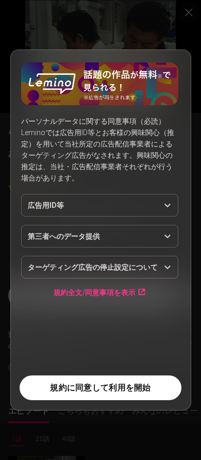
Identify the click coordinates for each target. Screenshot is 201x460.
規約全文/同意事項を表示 (95, 292)
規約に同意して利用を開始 (100, 387)
